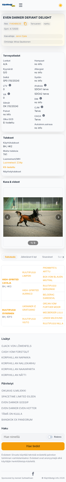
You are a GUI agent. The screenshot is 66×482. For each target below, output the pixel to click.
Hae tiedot (33, 446)
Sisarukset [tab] (47, 257)
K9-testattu (9, 167)
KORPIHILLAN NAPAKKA (15, 357)
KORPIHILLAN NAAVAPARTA (18, 369)
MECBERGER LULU (53, 312)
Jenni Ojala (21, 36)
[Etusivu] (9, 5)
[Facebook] (33, 474)
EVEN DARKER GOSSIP (15, 402)
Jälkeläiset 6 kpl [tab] (29, 257)
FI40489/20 (15, 23)
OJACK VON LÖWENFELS (16, 345)
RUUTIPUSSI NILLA (53, 323)
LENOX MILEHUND (53, 318)
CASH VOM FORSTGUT (15, 351)
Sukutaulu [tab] (10, 257)
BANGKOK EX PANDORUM (16, 419)
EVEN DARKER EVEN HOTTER (18, 408)
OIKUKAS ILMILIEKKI (13, 390)
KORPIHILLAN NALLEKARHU (18, 363)
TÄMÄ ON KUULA (11, 413)
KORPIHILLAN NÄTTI (13, 374)
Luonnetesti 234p (13, 162)
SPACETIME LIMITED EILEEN (18, 396)
